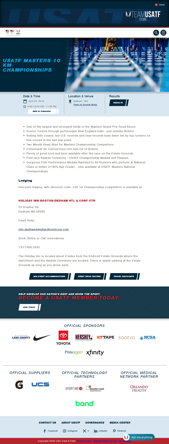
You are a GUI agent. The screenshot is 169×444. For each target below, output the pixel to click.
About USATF (70, 422)
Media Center (120, 422)
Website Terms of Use (105, 441)
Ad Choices (124, 441)
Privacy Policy (84, 441)
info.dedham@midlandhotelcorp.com (43, 229)
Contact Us (47, 422)
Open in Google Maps (85, 104)
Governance (94, 422)
